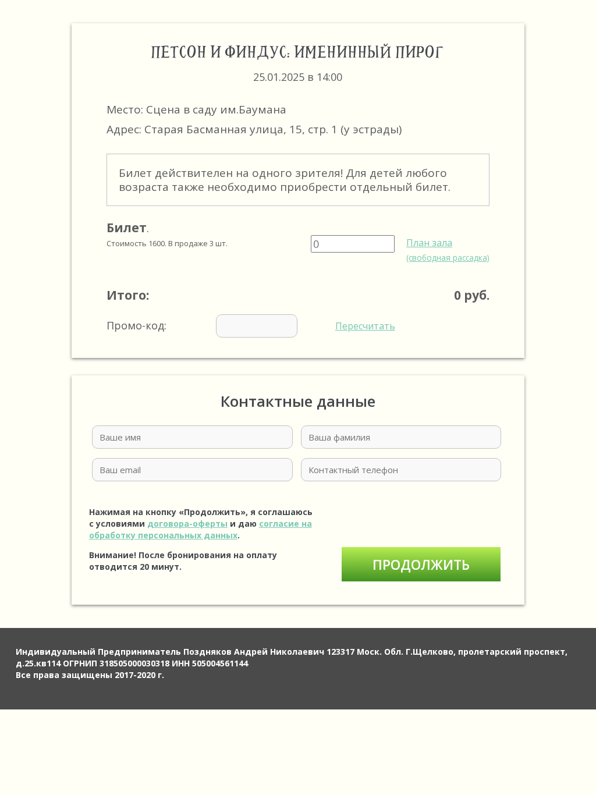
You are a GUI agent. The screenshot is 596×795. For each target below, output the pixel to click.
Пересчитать (365, 326)
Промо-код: (251, 325)
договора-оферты (187, 523)
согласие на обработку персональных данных (200, 529)
